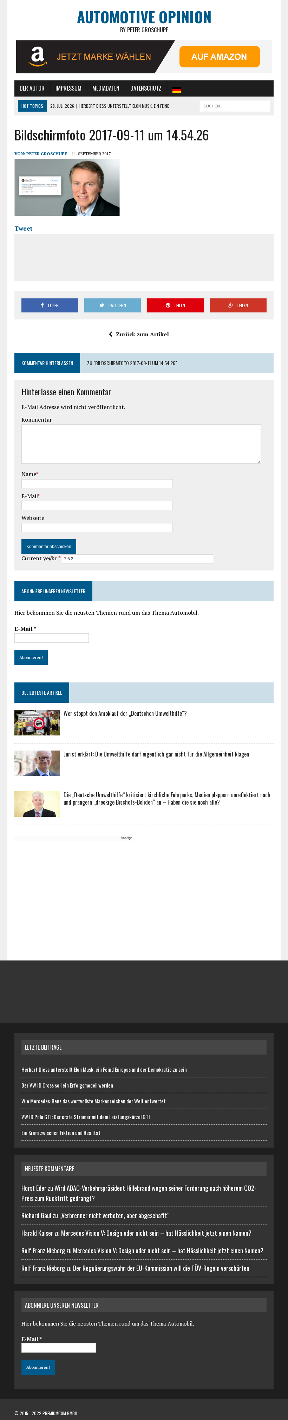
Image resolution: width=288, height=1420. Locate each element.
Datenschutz (146, 88)
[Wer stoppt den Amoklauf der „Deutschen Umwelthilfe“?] (37, 731)
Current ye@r (40, 558)
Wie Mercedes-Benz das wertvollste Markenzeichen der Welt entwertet (93, 1101)
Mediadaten (105, 88)
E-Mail (29, 496)
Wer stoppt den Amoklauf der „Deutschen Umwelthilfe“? (125, 713)
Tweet (23, 228)
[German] (176, 88)
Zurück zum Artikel (142, 334)
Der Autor (32, 88)
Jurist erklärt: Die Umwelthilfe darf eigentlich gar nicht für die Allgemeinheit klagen (156, 754)
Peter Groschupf (46, 153)
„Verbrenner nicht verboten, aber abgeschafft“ (114, 1215)
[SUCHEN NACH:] (235, 105)
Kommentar (36, 419)
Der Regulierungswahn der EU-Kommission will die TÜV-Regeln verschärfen (161, 1268)
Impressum (68, 88)
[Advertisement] (148, 256)
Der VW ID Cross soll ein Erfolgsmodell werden (67, 1085)
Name (28, 474)
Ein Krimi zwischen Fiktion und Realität (60, 1132)
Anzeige (126, 838)
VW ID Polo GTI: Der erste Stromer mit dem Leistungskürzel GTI (85, 1117)
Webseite (32, 518)
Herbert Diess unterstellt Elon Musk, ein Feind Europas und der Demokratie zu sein (104, 1069)
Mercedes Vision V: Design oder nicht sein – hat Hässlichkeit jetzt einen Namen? (156, 1232)
